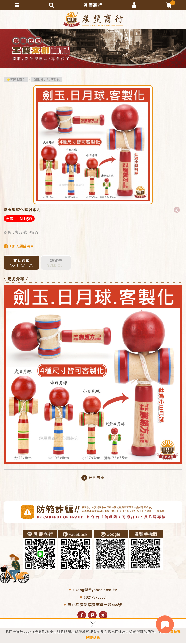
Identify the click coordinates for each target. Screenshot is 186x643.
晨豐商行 (93, 19)
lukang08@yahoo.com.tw (95, 589)
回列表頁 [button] (97, 477)
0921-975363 (95, 597)
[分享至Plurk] (92, 615)
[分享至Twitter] (103, 615)
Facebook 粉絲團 (75, 550)
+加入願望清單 (21, 245)
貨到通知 (21, 262)
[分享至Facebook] (82, 615)
